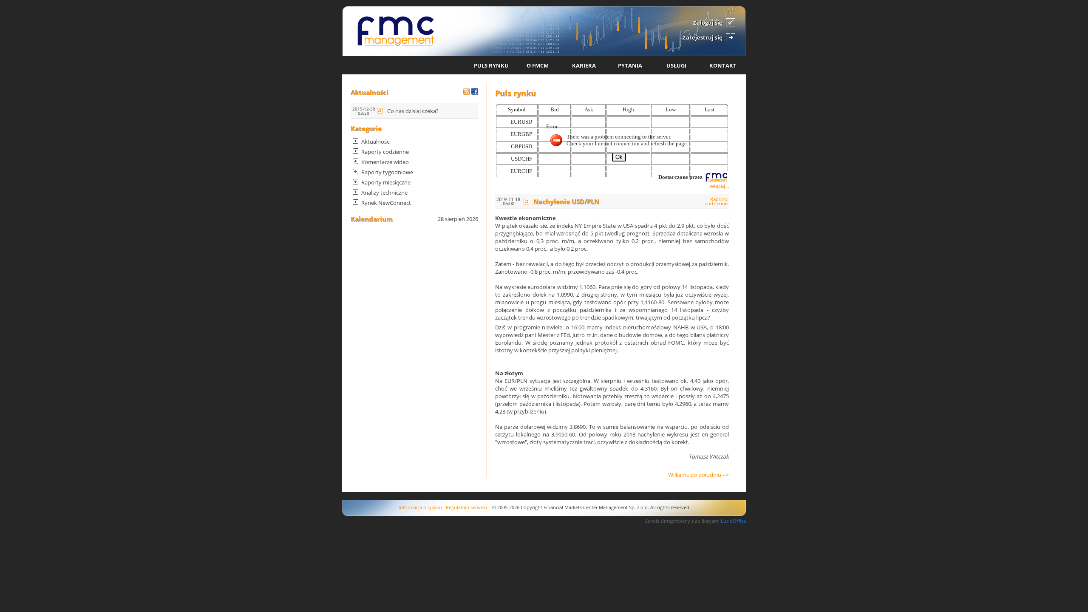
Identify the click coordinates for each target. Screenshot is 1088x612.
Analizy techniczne (384, 192)
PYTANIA (630, 65)
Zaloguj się (707, 22)
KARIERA (584, 65)
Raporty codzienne (385, 152)
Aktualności (369, 92)
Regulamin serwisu (466, 507)
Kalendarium (372, 219)
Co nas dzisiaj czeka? (413, 111)
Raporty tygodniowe (387, 172)
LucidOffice (733, 521)
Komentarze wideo (385, 162)
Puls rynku (515, 93)
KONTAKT (723, 65)
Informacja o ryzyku (420, 507)
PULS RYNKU (491, 65)
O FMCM (538, 65)
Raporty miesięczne (386, 182)
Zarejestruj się (702, 37)
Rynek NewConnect (386, 203)
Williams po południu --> (698, 475)
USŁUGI (676, 65)
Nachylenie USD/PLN (566, 201)
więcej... (719, 186)
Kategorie (366, 128)
